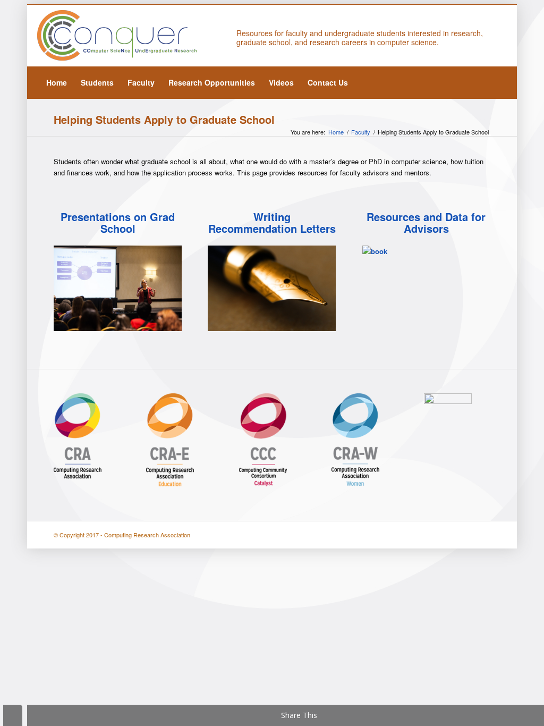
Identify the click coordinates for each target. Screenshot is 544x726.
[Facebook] (499, 36)
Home (336, 132)
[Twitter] (483, 36)
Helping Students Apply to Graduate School (164, 119)
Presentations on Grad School (118, 222)
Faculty (360, 132)
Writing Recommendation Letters (272, 222)
